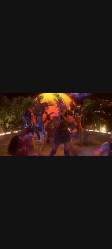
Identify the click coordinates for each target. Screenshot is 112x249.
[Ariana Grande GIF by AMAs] (56, 124)
